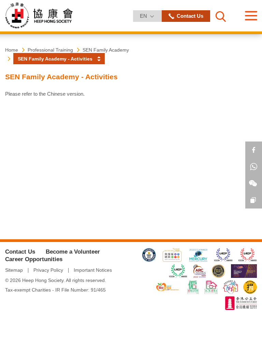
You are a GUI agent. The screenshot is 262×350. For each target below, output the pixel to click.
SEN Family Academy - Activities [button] (55, 59)
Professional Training (50, 50)
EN (150, 16)
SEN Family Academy (106, 50)
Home (11, 50)
